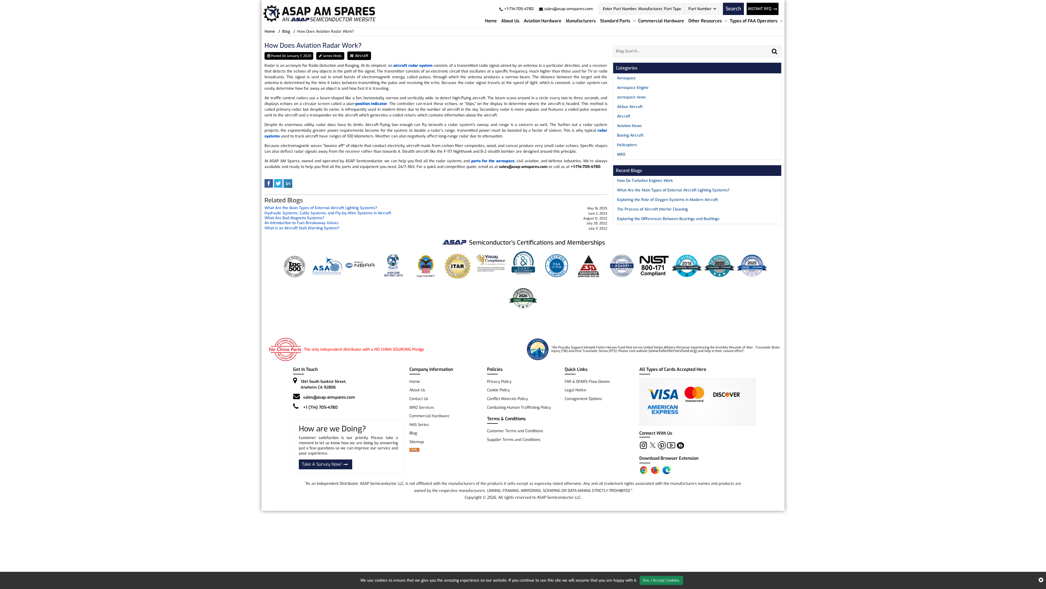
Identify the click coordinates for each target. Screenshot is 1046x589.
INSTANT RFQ (759, 8)
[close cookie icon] (1041, 580)
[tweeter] (278, 183)
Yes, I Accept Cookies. (661, 580)
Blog (286, 31)
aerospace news (631, 97)
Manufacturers (581, 21)
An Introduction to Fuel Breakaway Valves (301, 223)
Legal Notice (575, 390)
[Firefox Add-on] (655, 470)
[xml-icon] (414, 450)
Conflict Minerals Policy (507, 398)
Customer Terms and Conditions (515, 431)
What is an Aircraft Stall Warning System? (301, 228)
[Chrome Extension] (643, 470)
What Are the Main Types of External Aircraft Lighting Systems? (320, 208)
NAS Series (419, 424)
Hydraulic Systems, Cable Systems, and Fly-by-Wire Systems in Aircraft (327, 213)
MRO (621, 154)
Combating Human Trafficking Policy (519, 407)
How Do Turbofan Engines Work (645, 180)
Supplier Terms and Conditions (513, 439)
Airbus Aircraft (630, 106)
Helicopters (627, 145)
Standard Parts (615, 21)
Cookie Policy (498, 390)
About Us (510, 21)
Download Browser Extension (668, 458)
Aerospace (626, 78)
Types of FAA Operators (753, 21)
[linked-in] (288, 183)
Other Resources (705, 21)
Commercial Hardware (661, 21)
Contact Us (418, 398)
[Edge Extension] (666, 470)
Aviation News (629, 125)
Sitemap (418, 441)
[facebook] (268, 183)
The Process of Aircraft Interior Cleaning (652, 209)
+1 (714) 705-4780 (320, 407)
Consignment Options (583, 398)
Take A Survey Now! (322, 464)
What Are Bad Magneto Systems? (294, 218)
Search (733, 8)
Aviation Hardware (542, 21)
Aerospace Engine (633, 87)
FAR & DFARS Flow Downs (587, 381)
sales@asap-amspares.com (329, 397)
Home (491, 21)
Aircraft (361, 55)
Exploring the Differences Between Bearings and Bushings (668, 218)
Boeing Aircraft (630, 135)
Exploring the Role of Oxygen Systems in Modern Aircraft (667, 199)
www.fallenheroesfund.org (672, 350)
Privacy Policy (499, 381)
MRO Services (421, 407)
